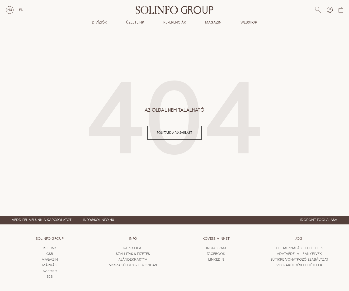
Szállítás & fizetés (133, 254)
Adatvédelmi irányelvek (299, 254)
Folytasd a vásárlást (174, 132)
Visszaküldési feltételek (299, 265)
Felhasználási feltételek (299, 248)
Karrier (50, 271)
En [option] (21, 10)
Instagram (216, 248)
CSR (49, 254)
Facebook (216, 254)
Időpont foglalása (318, 220)
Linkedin (216, 259)
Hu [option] (9, 10)
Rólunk (50, 248)
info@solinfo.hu (98, 220)
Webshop (249, 22)
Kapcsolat (133, 248)
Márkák (49, 265)
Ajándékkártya (132, 259)
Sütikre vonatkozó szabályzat (299, 259)
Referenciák (174, 22)
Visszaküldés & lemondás (133, 265)
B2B (50, 276)
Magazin (213, 22)
